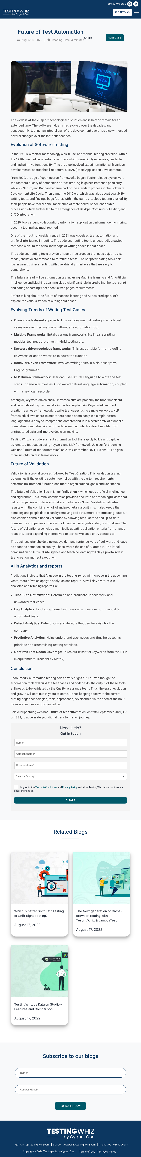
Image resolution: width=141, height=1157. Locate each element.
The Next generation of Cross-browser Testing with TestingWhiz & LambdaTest (99, 915)
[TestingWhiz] (16, 12)
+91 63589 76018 (118, 1144)
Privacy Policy (69, 787)
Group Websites (117, 3)
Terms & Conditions (46, 787)
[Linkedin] (135, 4)
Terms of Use (87, 1151)
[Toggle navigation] (136, 12)
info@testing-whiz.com (36, 1144)
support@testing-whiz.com (80, 1144)
